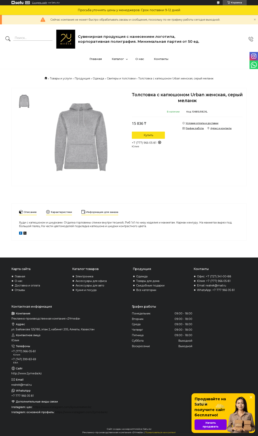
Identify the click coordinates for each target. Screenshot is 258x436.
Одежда (98, 78)
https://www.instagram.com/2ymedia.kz (81, 412)
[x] (24, 233)
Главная (96, 59)
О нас (139, 59)
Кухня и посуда (86, 290)
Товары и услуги (61, 78)
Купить (148, 135)
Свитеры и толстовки (121, 78)
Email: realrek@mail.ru (211, 285)
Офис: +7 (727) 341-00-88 (214, 276)
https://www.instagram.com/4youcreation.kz (62, 407)
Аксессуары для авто (90, 285)
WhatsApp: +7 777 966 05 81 (216, 290)
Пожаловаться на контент (160, 432)
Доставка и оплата (27, 285)
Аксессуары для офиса (91, 281)
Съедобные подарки (150, 285)
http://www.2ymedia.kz (26, 373)
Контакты (161, 59)
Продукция (82, 78)
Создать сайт (39, 2)
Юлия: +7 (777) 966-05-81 (214, 281)
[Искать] (8, 39)
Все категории (146, 290)
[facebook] (20, 233)
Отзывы (20, 290)
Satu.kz (147, 428)
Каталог (118, 59)
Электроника (84, 276)
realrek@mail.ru (21, 384)
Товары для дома (147, 281)
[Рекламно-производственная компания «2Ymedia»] (65, 39)
